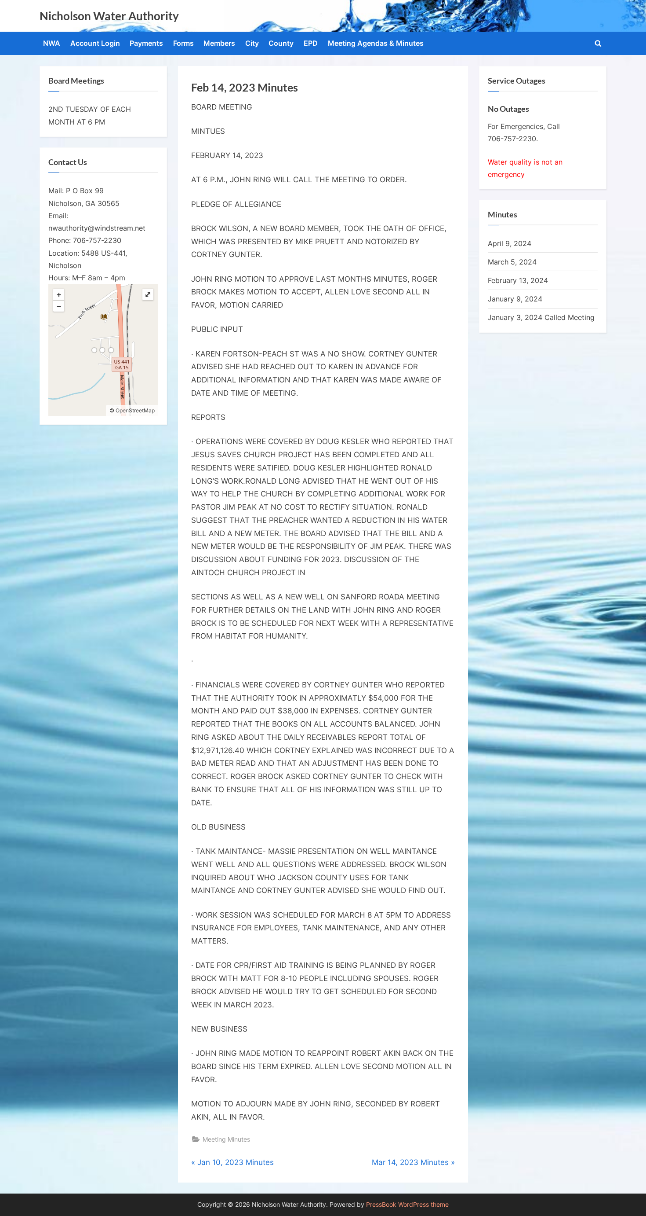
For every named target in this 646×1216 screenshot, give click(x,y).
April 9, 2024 (509, 243)
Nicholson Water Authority (109, 15)
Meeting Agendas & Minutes (376, 43)
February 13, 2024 (518, 280)
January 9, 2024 (515, 298)
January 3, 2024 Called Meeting (541, 317)
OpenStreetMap (135, 410)
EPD (311, 43)
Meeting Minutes (226, 1139)
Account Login (95, 43)
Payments (146, 43)
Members (219, 43)
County (281, 43)
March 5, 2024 (512, 261)
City (252, 43)
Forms (183, 43)
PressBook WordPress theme (407, 1204)
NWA (51, 43)
